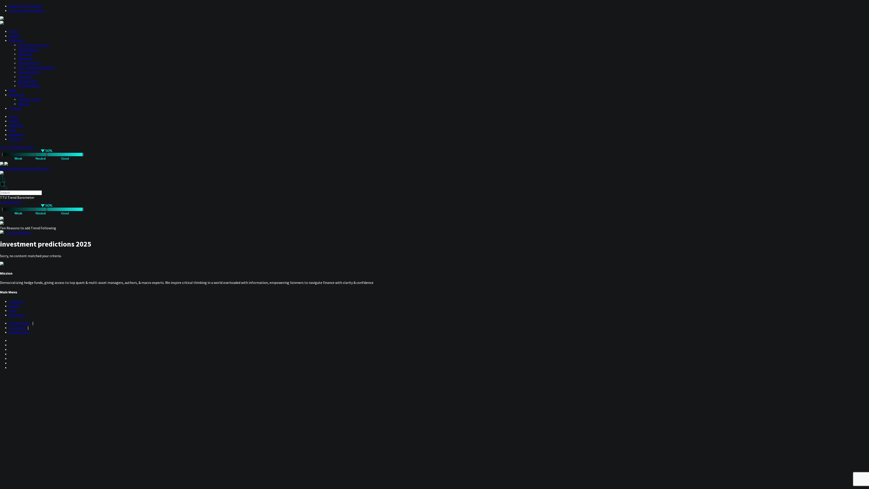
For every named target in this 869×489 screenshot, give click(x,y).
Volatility (25, 76)
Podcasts (16, 40)
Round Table (28, 81)
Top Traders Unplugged (36, 67)
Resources (17, 94)
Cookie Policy (19, 332)
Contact (15, 108)
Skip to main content (25, 6)
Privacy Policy (19, 323)
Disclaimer (17, 327)
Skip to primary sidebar (27, 10)
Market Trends (29, 99)
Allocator (25, 58)
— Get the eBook (17, 232)
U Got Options (29, 85)
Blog (13, 90)
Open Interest (29, 63)
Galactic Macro (29, 72)
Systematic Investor (33, 45)
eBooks (24, 103)
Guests (14, 36)
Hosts (13, 31)
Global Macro (28, 49)
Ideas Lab (25, 54)
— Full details (10, 202)
